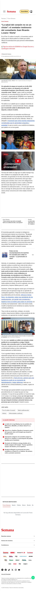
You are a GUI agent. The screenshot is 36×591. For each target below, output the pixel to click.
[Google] (2, 570)
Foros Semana (11, 18)
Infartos (4, 413)
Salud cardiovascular (23, 410)
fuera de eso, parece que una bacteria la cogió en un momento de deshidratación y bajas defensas (17, 380)
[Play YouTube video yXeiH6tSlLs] (18, 161)
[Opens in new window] (6, 570)
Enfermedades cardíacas (15, 413)
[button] (18, 161)
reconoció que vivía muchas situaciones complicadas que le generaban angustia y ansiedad (18, 123)
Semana (3, 18)
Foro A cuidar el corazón (8, 410)
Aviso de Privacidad (7, 574)
